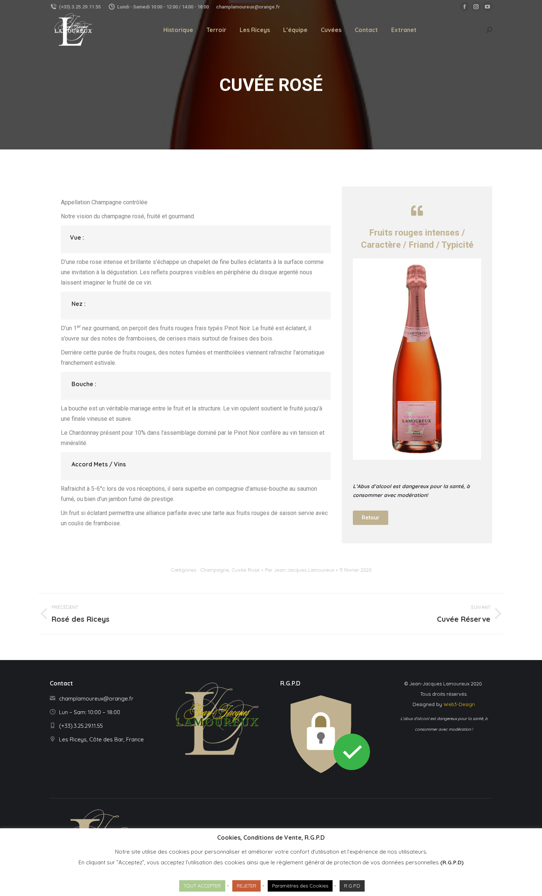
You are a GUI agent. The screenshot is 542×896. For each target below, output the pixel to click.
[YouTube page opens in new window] (487, 6)
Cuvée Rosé (246, 570)
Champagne (214, 570)
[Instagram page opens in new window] (476, 6)
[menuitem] (178, 30)
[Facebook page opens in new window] (464, 6)
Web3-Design (459, 704)
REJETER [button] (246, 886)
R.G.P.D (352, 886)
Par (299, 570)
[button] (370, 518)
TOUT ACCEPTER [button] (202, 886)
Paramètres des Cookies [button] (300, 886)
